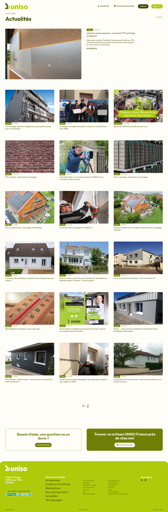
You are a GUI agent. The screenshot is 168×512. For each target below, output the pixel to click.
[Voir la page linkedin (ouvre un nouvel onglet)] (145, 480)
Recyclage (86, 483)
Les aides (111, 487)
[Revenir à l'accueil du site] (16, 6)
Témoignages (53, 500)
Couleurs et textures (57, 484)
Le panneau (52, 480)
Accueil (7, 13)
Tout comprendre (113, 492)
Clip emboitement (113, 481)
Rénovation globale (89, 494)
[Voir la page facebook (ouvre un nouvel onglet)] (142, 480)
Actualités (13, 13)
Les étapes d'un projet (90, 485)
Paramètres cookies (158, 509)
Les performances (88, 481)
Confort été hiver (113, 483)
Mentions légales (9, 509)
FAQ (84, 492)
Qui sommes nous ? (57, 492)
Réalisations (52, 488)
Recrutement (112, 485)
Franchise (86, 489)
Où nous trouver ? (126, 445)
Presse (110, 489)
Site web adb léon (83, 509)
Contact (143, 6)
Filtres (159, 17)
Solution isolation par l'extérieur (118, 494)
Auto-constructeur (89, 487)
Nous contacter (43, 445)
